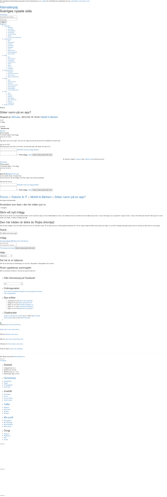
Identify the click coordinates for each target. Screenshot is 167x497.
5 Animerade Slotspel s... (26, 306)
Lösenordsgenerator (13, 90)
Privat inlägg (23, 155)
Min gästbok (7, 421)
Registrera (7, 436)
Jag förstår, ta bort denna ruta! (80, 1)
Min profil (8, 417)
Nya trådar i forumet (13, 73)
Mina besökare (8, 424)
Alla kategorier (11, 58)
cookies (44, 1)
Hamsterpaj (7, 26)
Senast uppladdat (12, 52)
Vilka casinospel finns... (26, 303)
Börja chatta (36, 316)
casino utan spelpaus (16, 349)
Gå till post (15, 174)
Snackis (10, 95)
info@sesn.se (101, 442)
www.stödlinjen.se (19, 356)
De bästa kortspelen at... (26, 304)
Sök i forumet (11, 75)
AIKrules (16, 117)
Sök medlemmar (12, 99)
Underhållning (7, 39)
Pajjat (5, 55)
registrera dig (89, 159)
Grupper (6, 413)
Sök (5, 438)
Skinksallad (3, 162)
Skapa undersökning (13, 77)
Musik (9, 65)
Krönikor (10, 67)
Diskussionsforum (8, 70)
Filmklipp (10, 44)
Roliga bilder (11, 42)
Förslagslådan (11, 31)
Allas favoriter (11, 54)
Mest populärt (11, 50)
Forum (4, 197)
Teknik (9, 63)
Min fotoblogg (8, 422)
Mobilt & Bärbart (49, 117)
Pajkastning (11, 103)
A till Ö (9, 49)
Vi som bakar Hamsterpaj (14, 37)
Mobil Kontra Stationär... (26, 308)
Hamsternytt (11, 32)
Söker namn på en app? (70, 197)
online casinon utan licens (15, 344)
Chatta (6, 439)
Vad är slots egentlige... (26, 301)
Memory (10, 101)
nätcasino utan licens (11, 334)
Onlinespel (10, 45)
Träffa (5, 91)
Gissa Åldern (11, 98)
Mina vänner (8, 426)
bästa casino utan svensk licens (9, 329)
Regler (9, 35)
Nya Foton (7, 409)
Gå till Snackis (25, 318)
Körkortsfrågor (11, 88)
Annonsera (11, 29)
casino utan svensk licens (13, 324)
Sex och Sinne (8, 398)
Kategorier (10, 47)
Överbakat (10, 68)
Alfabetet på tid (12, 81)
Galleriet (10, 96)
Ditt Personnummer (13, 85)
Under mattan (8, 400)
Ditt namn (10, 83)
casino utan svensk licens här (14, 339)
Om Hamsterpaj (12, 34)
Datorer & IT (19, 197)
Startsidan (10, 27)
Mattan (5, 78)
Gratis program (12, 86)
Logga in (78, 159)
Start (9, 40)
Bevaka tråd (5, 128)
